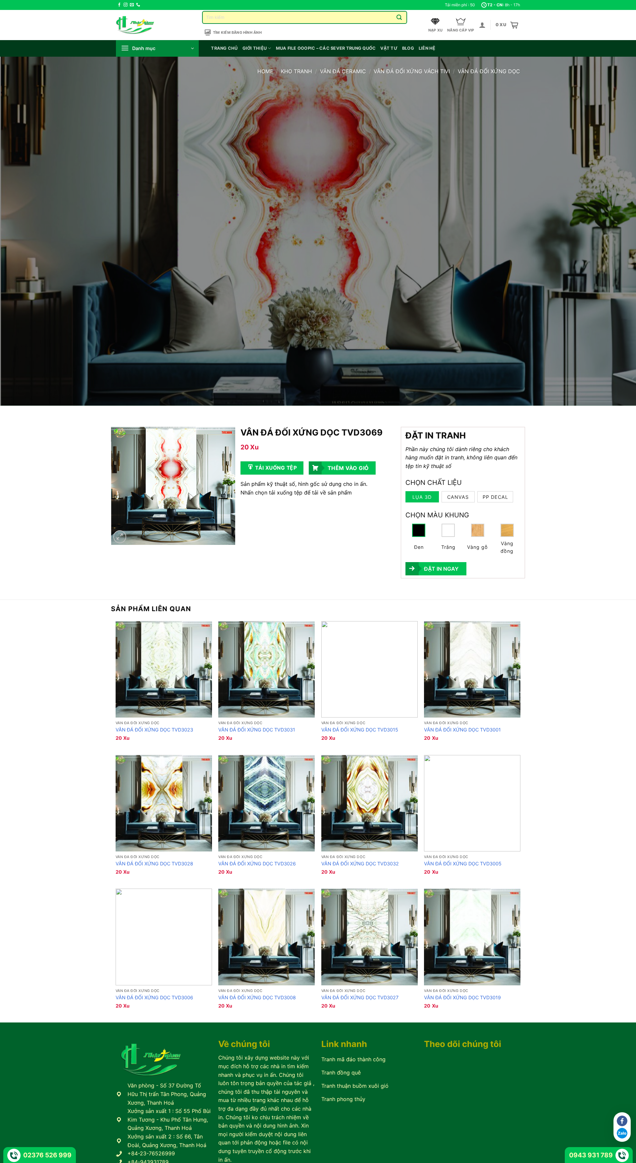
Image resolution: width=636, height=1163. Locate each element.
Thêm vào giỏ (348, 468)
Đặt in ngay (441, 568)
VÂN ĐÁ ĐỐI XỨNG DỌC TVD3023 (154, 729)
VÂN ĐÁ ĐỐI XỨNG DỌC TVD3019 (462, 997)
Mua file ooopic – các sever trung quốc (326, 48)
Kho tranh (296, 71)
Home (265, 71)
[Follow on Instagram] (126, 5)
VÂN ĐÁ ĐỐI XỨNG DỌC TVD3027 (359, 997)
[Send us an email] (132, 5)
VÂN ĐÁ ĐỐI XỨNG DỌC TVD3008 (257, 997)
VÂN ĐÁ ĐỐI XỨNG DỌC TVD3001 (462, 729)
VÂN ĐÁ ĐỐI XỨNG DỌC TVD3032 (360, 863)
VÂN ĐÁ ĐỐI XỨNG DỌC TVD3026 (257, 863)
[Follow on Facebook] (119, 5)
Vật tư (389, 48)
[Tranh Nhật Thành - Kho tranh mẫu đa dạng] (143, 25)
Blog (408, 48)
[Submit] (399, 17)
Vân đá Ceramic (343, 71)
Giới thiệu (254, 48)
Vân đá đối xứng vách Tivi (412, 71)
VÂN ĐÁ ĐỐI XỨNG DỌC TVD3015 (359, 729)
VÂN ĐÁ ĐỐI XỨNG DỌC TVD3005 (463, 863)
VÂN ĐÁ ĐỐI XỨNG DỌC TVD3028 (154, 863)
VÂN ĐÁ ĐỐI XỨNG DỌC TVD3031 (256, 729)
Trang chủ (224, 48)
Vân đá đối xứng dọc (489, 71)
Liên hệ (427, 48)
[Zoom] (119, 536)
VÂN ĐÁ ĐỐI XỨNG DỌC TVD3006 (154, 997)
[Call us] (138, 5)
